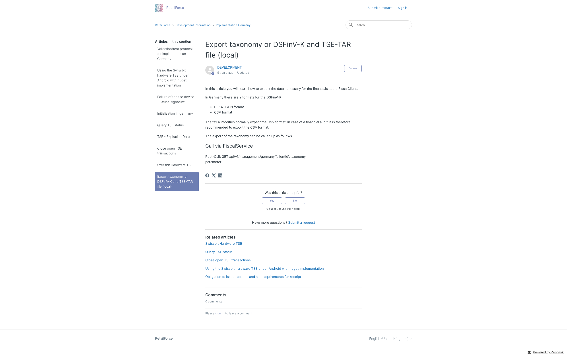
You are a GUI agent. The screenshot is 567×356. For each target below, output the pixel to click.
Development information (193, 25)
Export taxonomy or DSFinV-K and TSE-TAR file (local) (175, 181)
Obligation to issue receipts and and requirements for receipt (253, 277)
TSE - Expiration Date (173, 137)
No (295, 200)
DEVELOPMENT (229, 67)
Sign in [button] (403, 8)
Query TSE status (170, 125)
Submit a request (380, 8)
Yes (272, 200)
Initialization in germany (175, 113)
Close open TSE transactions (169, 151)
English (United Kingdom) (389, 339)
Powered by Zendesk (548, 352)
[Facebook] (207, 175)
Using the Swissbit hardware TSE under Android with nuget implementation (172, 77)
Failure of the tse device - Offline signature (175, 99)
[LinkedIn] (220, 175)
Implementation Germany (233, 25)
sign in (219, 313)
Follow (353, 68)
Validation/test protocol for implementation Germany (174, 54)
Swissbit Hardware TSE (174, 165)
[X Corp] (214, 175)
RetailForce (162, 25)
